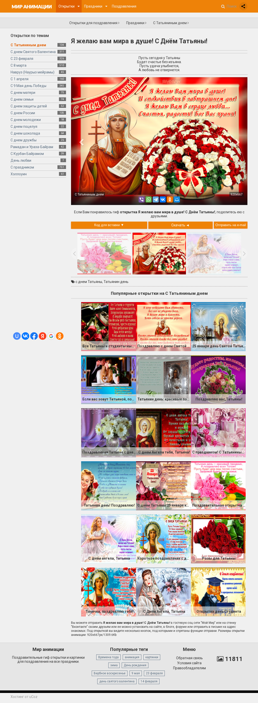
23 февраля (154, 673)
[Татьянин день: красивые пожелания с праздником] (163, 379)
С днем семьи (22, 99)
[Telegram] (156, 199)
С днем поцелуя (24, 127)
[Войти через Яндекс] (42, 336)
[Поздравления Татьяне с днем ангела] (108, 432)
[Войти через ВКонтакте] (25, 336)
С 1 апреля (19, 79)
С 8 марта (18, 65)
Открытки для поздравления (93, 23)
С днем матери (23, 93)
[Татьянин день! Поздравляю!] (108, 485)
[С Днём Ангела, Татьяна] (163, 592)
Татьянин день (116, 282)
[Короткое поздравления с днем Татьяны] (163, 538)
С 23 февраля (22, 59)
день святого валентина (117, 681)
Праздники (135, 23)
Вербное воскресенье (109, 673)
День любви (21, 160)
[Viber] (142, 199)
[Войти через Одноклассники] (59, 336)
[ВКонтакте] (163, 199)
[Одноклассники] (170, 199)
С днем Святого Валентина (33, 52)
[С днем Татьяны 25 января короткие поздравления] (163, 485)
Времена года (108, 657)
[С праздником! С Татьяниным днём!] (218, 432)
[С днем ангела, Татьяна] (108, 538)
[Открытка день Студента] (218, 592)
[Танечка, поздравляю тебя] (108, 592)
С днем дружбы (24, 140)
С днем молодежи (26, 120)
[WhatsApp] (149, 199)
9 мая (136, 673)
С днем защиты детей (29, 106)
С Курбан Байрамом (27, 154)
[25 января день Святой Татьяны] (218, 326)
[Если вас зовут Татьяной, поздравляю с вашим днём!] (108, 379)
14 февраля (149, 681)
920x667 (237, 194)
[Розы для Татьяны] (218, 538)
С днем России (23, 113)
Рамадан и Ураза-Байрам (32, 147)
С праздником (22, 167)
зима (114, 665)
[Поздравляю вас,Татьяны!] (218, 379)
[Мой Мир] (177, 199)
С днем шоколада (25, 133)
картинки (151, 657)
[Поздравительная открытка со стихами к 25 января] (218, 485)
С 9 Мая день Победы (28, 86)
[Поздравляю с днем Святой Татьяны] (163, 326)
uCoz (33, 697)
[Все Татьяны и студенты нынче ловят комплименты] (108, 326)
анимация (132, 657)
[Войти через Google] (51, 336)
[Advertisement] (38, 256)
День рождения (135, 665)
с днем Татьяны (89, 282)
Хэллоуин (19, 174)
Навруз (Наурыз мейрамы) (32, 72)
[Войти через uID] (17, 336)
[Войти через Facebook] (34, 336)
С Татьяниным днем (170, 23)
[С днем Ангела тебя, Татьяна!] (163, 432)
